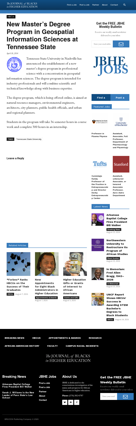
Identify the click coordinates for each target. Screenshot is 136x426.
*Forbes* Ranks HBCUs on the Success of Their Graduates (18, 284)
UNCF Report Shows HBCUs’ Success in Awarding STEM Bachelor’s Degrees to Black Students (117, 305)
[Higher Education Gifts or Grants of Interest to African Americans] (75, 264)
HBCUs (11, 16)
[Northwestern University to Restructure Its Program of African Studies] (98, 245)
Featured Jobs (102, 106)
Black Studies (113, 258)
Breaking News (113, 229)
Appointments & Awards (46, 297)
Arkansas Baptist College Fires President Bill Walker (17, 385)
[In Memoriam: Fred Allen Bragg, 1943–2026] (98, 274)
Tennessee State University (28, 139)
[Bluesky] (64, 402)
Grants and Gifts (71, 297)
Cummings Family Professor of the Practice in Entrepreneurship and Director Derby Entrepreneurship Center (100, 187)
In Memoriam (112, 284)
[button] (124, 5)
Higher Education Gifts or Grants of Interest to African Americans (74, 286)
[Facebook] (76, 402)
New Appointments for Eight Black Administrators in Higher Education (46, 286)
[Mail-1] (70, 402)
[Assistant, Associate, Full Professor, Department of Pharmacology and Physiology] (121, 121)
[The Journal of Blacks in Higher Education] (22, 5)
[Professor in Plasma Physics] (100, 121)
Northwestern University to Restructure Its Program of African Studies (117, 247)
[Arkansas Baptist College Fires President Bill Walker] (98, 219)
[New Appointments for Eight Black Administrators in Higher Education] (47, 264)
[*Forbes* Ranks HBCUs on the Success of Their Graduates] (18, 264)
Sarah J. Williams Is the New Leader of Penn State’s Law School (18, 395)
